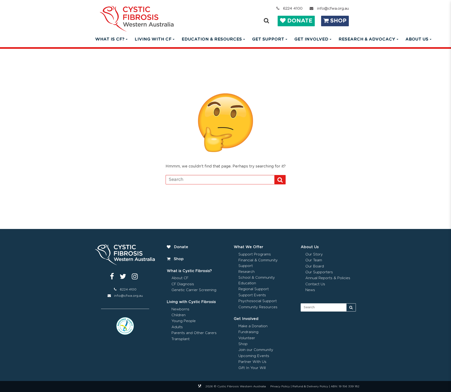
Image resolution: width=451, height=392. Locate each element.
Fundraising (248, 332)
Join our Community (255, 350)
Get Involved (246, 319)
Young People (183, 321)
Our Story (314, 254)
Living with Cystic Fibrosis (191, 302)
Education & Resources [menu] (212, 39)
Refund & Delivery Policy (310, 386)
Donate (299, 21)
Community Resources (257, 307)
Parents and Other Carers (194, 333)
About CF (179, 278)
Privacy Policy (280, 386)
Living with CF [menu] (153, 39)
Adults (177, 327)
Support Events (252, 295)
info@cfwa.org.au (333, 8)
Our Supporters (319, 272)
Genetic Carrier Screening (193, 290)
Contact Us (315, 284)
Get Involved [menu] (311, 39)
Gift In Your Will (252, 368)
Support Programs (254, 254)
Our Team (313, 260)
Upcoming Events (253, 356)
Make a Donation (253, 326)
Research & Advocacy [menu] (366, 39)
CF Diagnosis (182, 284)
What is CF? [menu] (109, 39)
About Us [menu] (416, 39)
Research (246, 272)
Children (178, 315)
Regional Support (253, 289)
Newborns (180, 309)
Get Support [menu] (268, 39)
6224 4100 (293, 8)
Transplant (180, 339)
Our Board (314, 266)
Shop (337, 21)
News (310, 290)
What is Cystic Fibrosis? (189, 271)
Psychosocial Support (257, 301)
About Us (310, 247)
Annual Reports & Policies (327, 278)
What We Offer (248, 247)
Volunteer (246, 338)
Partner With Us (252, 362)
